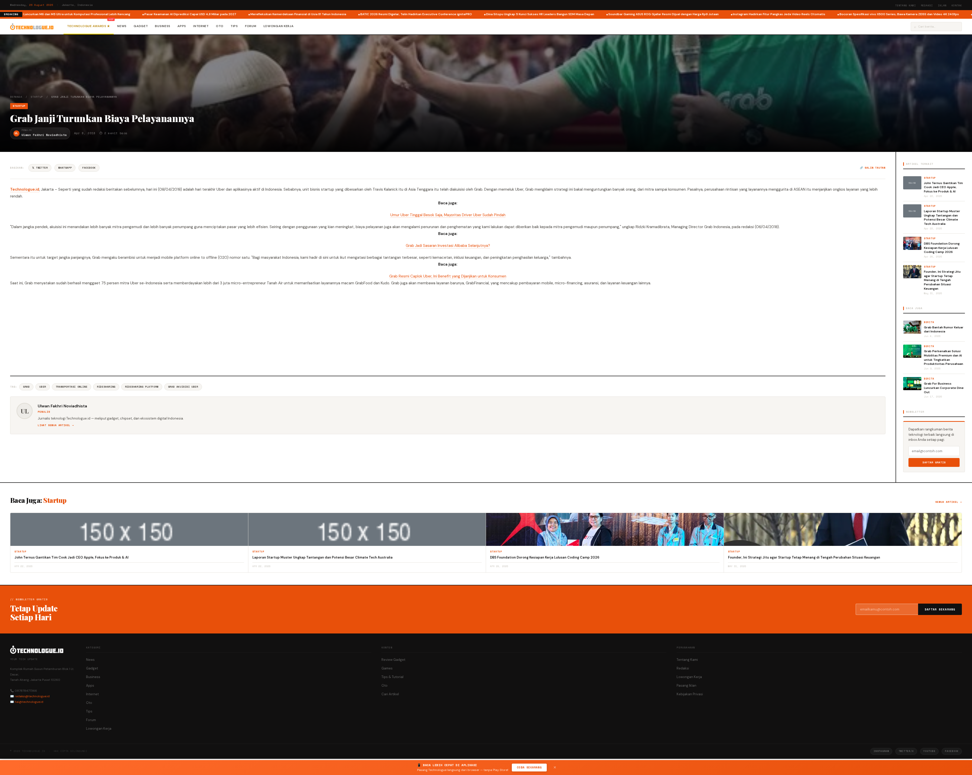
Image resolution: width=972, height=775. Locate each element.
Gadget (141, 26)
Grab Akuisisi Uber (183, 387)
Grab (26, 387)
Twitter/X (906, 751)
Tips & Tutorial (392, 677)
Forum (250, 26)
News (122, 26)
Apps (181, 26)
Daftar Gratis (934, 462)
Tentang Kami (905, 5)
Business (162, 26)
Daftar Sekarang (940, 609)
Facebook (89, 168)
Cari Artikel (390, 694)
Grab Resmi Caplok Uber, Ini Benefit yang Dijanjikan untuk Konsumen (447, 276)
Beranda (16, 97)
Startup (37, 97)
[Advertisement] (448, 330)
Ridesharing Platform (141, 387)
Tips (234, 26)
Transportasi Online (71, 387)
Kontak (956, 5)
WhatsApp (65, 168)
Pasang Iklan (686, 685)
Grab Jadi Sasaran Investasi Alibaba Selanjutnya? (448, 245)
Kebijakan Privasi (690, 694)
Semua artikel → (948, 502)
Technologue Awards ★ (88, 26)
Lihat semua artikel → (56, 425)
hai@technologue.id (29, 702)
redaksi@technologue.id (32, 696)
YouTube (929, 751)
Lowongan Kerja (279, 26)
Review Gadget (393, 660)
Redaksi (927, 5)
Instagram (881, 751)
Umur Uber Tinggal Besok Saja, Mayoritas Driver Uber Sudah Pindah (447, 214)
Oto (220, 26)
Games (387, 668)
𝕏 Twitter (40, 168)
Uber (42, 387)
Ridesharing (106, 387)
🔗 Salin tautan (872, 168)
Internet (201, 26)
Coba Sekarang (529, 767)
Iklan (942, 5)
